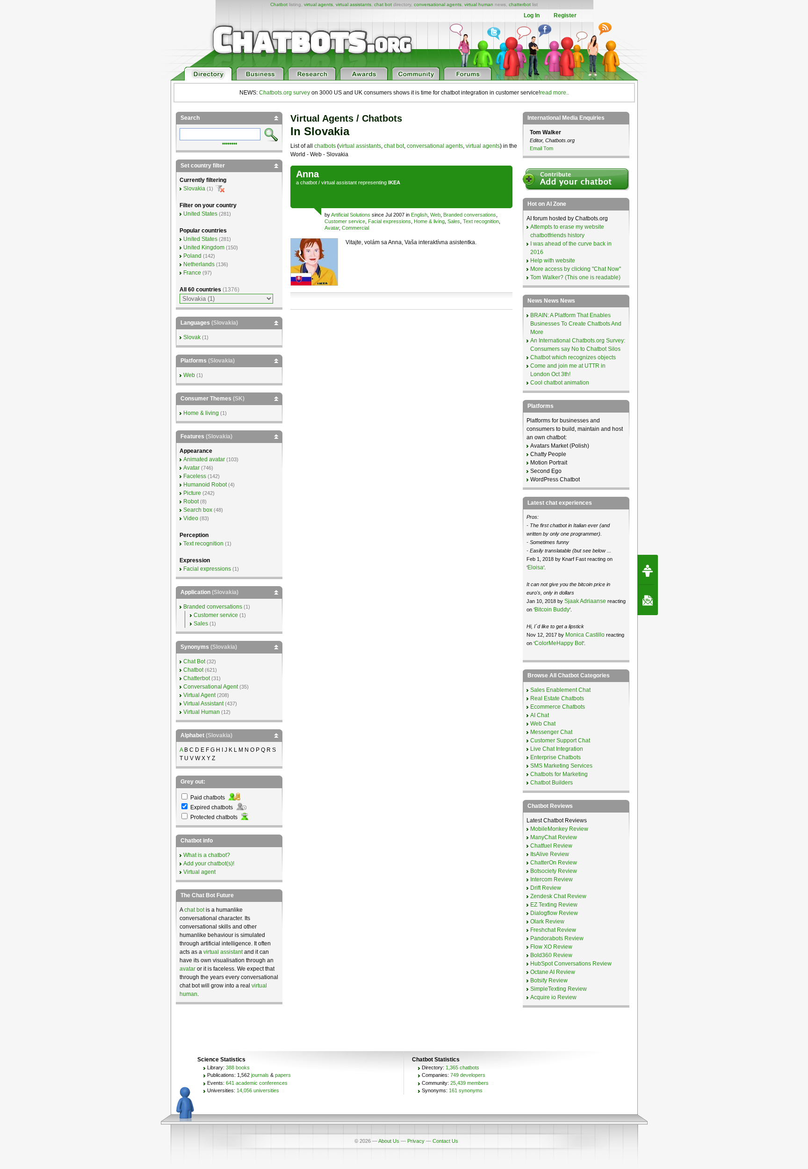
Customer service (345, 221)
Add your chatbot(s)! (208, 863)
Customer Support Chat (560, 740)
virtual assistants (353, 4)
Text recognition (481, 221)
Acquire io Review (553, 997)
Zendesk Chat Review (558, 896)
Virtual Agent (199, 695)
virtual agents (318, 4)
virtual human (478, 4)
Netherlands (199, 264)
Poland (192, 256)
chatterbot (520, 4)
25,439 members (469, 1083)
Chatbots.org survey (284, 92)
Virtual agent (199, 872)
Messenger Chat (551, 732)
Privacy (416, 1141)
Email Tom (541, 148)
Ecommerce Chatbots (557, 707)
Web (435, 215)
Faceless (194, 476)
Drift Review (545, 888)
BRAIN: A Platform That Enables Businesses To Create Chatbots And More (575, 323)
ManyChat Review (553, 837)
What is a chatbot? (206, 855)
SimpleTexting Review (558, 989)
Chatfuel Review (551, 845)
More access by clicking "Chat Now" (575, 269)
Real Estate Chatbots (557, 698)
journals (260, 1075)
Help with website (552, 260)
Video (190, 518)
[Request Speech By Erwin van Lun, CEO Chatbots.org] (647, 570)
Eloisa (535, 567)
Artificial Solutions (350, 215)
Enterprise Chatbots (555, 757)
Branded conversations (469, 215)
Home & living (429, 221)
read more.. (554, 92)
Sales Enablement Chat (560, 690)
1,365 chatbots (462, 1067)
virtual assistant (339, 182)
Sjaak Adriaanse (585, 601)
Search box (197, 510)
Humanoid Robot (205, 484)
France (192, 272)
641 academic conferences (257, 1083)
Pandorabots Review (557, 938)
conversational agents (438, 4)
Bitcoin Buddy (552, 609)
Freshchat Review (553, 930)
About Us (388, 1141)
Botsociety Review (553, 871)
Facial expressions (389, 221)
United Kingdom (203, 247)
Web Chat (543, 723)
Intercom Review (551, 879)
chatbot (308, 182)
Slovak (192, 337)
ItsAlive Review (549, 854)
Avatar (332, 228)
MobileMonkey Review (559, 829)
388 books (238, 1067)
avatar (187, 969)
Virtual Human (201, 712)
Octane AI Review (552, 972)
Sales (453, 221)
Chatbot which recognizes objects (573, 357)
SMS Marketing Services (561, 765)
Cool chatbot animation (559, 382)
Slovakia (194, 188)
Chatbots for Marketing (559, 774)
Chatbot (279, 4)
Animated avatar (204, 459)
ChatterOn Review (553, 862)
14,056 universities (258, 1090)
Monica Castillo (585, 635)
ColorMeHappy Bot (558, 643)
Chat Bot (194, 661)
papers (283, 1075)
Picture (192, 493)
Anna (307, 174)
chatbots (325, 146)
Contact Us (445, 1141)
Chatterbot (196, 678)
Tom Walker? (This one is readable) (575, 277)
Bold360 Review (551, 955)
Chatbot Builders (551, 782)
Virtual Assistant (203, 703)
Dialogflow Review (554, 913)
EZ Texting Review (553, 904)
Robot (191, 501)
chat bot (383, 4)
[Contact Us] (647, 600)
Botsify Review (549, 980)
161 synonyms (466, 1090)
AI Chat (539, 715)
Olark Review (547, 921)
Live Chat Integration (556, 749)
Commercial (355, 228)
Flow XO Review (551, 947)
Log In (532, 15)
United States (200, 214)
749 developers (467, 1075)
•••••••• (229, 142)
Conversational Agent (210, 686)
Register (565, 15)
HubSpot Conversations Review (571, 963)
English (419, 215)
